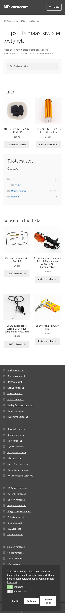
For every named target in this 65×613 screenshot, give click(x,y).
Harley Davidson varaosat (20, 405)
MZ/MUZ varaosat (16, 493)
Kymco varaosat (15, 446)
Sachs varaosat (15, 534)
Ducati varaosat (15, 399)
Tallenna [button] (31, 601)
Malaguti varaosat (16, 452)
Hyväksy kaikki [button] (48, 601)
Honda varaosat (15, 410)
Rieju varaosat (14, 522)
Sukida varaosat (15, 552)
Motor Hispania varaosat (20, 475)
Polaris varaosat (15, 516)
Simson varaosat (16, 546)
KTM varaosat (14, 440)
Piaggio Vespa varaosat (19, 511)
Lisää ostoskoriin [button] (17, 144)
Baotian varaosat (16, 375)
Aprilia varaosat (15, 370)
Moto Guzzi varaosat (18, 464)
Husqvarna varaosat (17, 416)
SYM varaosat (14, 564)
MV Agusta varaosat (17, 487)
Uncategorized (18, 190)
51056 (18, 184)
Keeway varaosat (16, 434)
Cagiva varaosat (15, 387)
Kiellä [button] (15, 601)
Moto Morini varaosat (18, 469)
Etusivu (10, 21)
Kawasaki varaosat (17, 429)
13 (12, 179)
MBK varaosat (14, 458)
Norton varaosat (16, 499)
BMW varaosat (14, 381)
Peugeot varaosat (16, 505)
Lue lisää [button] (12, 582)
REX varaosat (14, 528)
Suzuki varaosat (15, 558)
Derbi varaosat (15, 393)
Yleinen (15, 196)
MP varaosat (15, 7)
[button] (10, 587)
